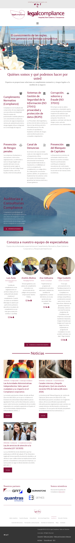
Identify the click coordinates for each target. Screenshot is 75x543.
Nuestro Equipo (23, 518)
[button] (2, 48)
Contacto (62, 522)
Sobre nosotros (13, 518)
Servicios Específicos (43, 518)
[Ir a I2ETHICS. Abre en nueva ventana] (36, 497)
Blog (57, 522)
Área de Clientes (62, 518)
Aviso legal (40, 536)
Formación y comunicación (32, 522)
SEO (54, 540)
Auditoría (53, 518)
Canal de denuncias (59, 380)
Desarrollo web (48, 540)
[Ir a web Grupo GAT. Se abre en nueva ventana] (13, 491)
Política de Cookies (48, 536)
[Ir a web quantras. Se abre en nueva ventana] (14, 498)
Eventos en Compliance (47, 522)
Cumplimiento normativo (25, 443)
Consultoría (33, 518)
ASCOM (62, 492)
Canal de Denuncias (17, 522)
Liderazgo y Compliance (26, 380)
